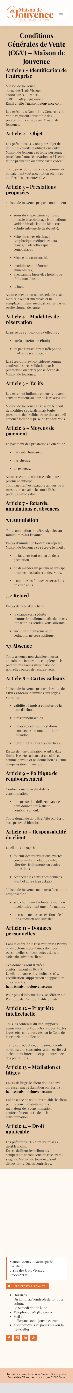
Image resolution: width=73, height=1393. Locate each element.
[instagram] (17, 1338)
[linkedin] (25, 1338)
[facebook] (9, 1338)
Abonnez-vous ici (26, 1325)
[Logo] (30, 7)
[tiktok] (33, 1338)
